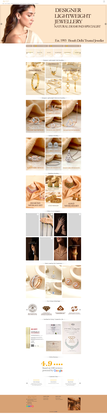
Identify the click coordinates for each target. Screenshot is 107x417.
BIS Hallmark (58, 398)
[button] (106, 24)
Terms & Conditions (59, 399)
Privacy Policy (45, 398)
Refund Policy (45, 399)
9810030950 (29, 403)
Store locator (29, 404)
